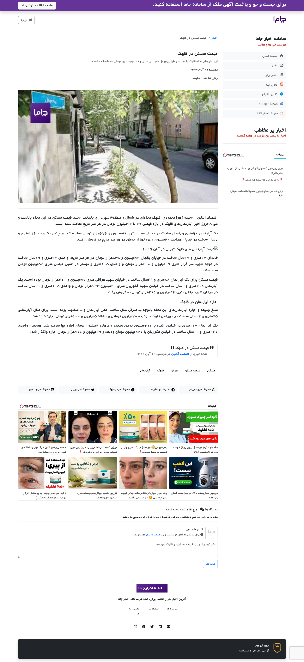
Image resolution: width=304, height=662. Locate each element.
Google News (268, 104)
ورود (24, 20)
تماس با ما (134, 611)
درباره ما (172, 609)
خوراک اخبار (268, 113)
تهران (174, 370)
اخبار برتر (272, 75)
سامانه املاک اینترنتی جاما (37, 5)
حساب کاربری (153, 535)
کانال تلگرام (270, 94)
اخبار (274, 65)
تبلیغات (153, 609)
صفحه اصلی (270, 56)
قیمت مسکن (192, 370)
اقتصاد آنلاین (180, 354)
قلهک (160, 370)
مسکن (211, 370)
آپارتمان (145, 370)
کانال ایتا (272, 85)
